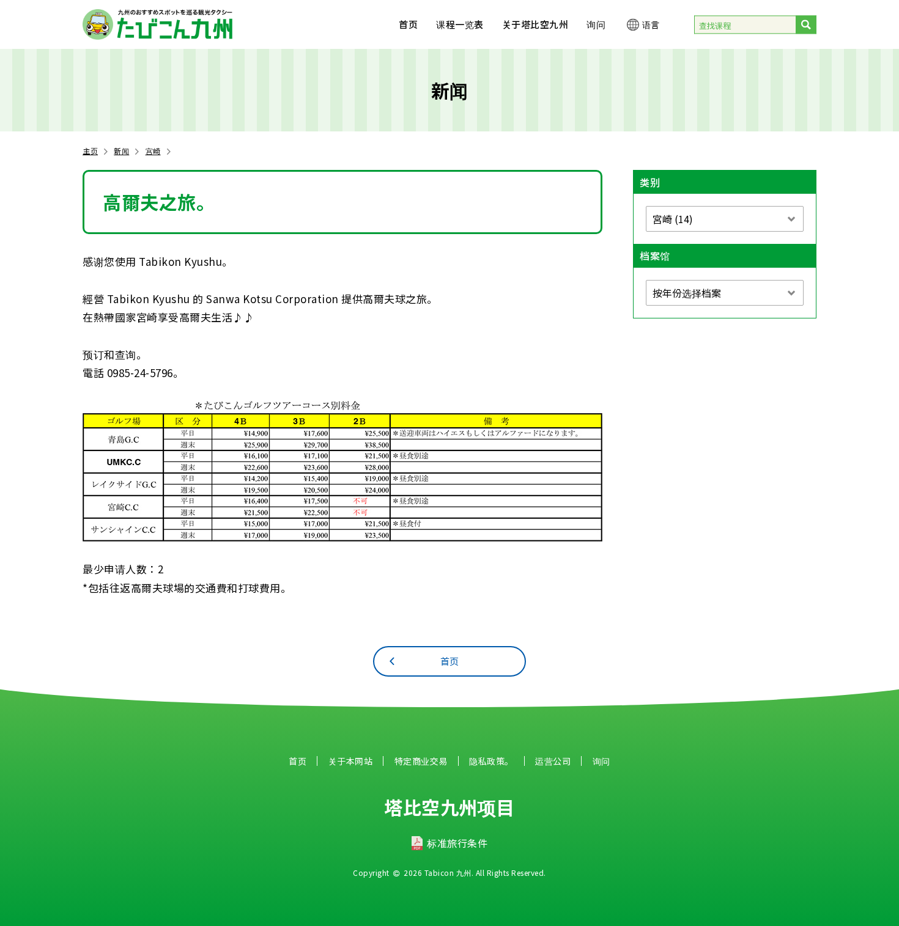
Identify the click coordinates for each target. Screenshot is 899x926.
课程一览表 (460, 24)
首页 (408, 24)
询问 (595, 24)
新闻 (121, 150)
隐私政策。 (491, 761)
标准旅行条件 (457, 843)
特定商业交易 (421, 761)
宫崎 (153, 150)
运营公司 (553, 761)
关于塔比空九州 (535, 24)
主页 (90, 150)
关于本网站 (350, 761)
